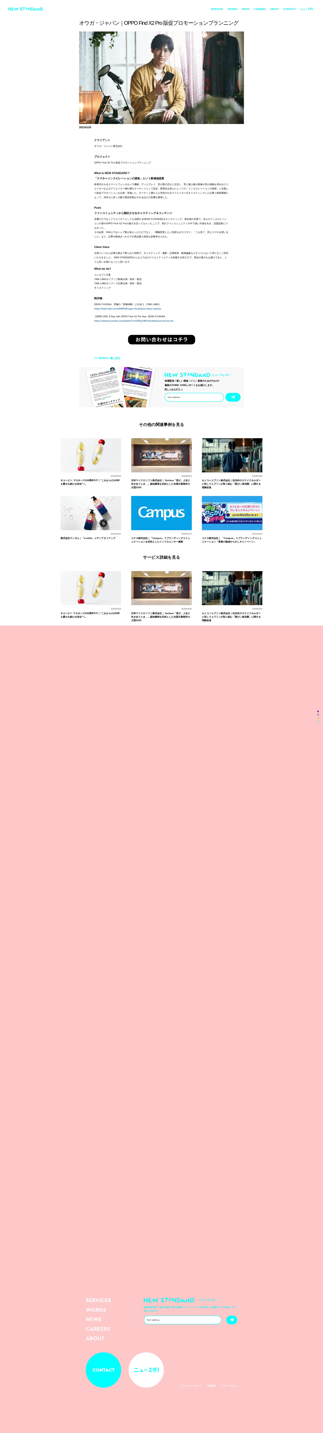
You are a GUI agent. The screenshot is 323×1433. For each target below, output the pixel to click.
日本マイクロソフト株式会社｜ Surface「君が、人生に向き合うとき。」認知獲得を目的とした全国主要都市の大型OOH (160, 484)
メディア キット (229, 1385)
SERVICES (217, 9)
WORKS (232, 9)
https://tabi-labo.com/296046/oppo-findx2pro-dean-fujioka (127, 308)
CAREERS (260, 9)
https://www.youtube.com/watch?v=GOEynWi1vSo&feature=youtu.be (133, 320)
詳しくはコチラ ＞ (174, 389)
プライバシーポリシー (191, 1385)
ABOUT (274, 9)
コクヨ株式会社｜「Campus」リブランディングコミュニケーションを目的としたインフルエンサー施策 (160, 540)
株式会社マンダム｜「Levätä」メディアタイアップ (88, 538)
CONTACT (289, 9)
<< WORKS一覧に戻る (107, 358)
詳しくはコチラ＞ (151, 1310)
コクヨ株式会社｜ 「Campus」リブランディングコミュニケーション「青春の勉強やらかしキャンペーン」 (232, 540)
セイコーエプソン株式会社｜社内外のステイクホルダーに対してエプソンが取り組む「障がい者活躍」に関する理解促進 (231, 484)
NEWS (245, 9)
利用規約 (211, 1385)
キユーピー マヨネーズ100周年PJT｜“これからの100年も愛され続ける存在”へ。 (90, 482)
